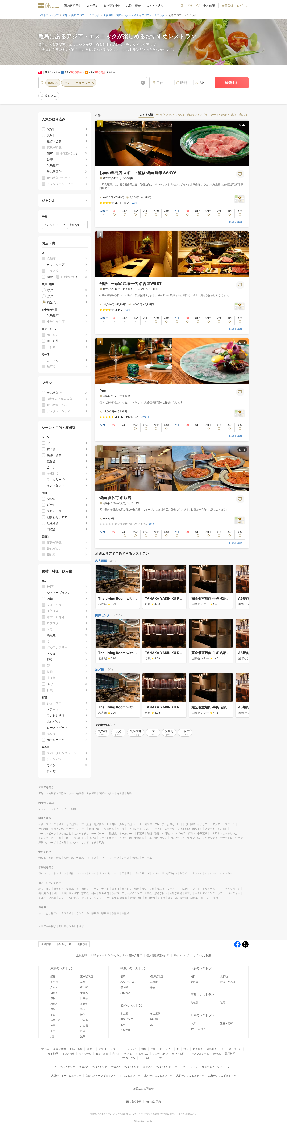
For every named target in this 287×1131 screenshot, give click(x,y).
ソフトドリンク (57, 873)
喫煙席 (105, 913)
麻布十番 (55, 1020)
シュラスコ (142, 1053)
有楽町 (84, 987)
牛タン (191, 837)
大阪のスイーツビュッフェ (66, 1075)
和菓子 (140, 833)
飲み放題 (104, 893)
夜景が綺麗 (176, 893)
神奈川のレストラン (133, 968)
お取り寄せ (133, 5)
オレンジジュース (109, 873)
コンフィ (74, 842)
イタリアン (203, 824)
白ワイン (185, 873)
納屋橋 (99, 669)
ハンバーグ (178, 833)
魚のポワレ (160, 837)
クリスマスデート (212, 888)
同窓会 (85, 888)
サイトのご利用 (202, 955)
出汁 (179, 824)
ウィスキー (226, 873)
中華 (149, 837)
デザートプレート (76, 828)
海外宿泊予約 (112, 5)
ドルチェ (43, 837)
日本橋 (84, 998)
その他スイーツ (75, 824)
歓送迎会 (59, 888)
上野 (52, 1031)
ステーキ (210, 828)
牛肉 (93, 857)
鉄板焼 (113, 833)
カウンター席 (81, 913)
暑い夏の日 (44, 893)
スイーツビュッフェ (186, 1066)
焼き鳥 (62, 842)
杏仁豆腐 (56, 837)
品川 (52, 1036)
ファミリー (173, 888)
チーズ (125, 857)
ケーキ (138, 824)
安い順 (243, 114)
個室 (93, 893)
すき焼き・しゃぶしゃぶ (224, 833)
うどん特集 (85, 1053)
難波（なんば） (229, 981)
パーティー (234, 893)
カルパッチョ (81, 833)
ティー (65, 808)
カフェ (128, 1053)
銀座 (52, 976)
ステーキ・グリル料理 (177, 828)
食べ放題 (150, 897)
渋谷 (52, 1009)
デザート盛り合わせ (231, 837)
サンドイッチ (88, 842)
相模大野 (125, 992)
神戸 (193, 1023)
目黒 (82, 1031)
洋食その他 (125, 824)
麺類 (149, 833)
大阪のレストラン (202, 968)
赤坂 (52, 998)
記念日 (186, 888)
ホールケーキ (126, 833)
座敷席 (125, 913)
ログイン (243, 5)
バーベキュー (147, 1058)
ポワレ (191, 833)
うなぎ (92, 837)
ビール (92, 873)
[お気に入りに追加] (240, 174)
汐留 (82, 1014)
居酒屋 (148, 824)
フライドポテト (108, 837)
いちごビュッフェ (130, 1075)
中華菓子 (202, 833)
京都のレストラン (202, 994)
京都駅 (194, 1002)
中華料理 (139, 837)
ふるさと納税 (154, 5)
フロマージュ (177, 837)
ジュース (81, 873)
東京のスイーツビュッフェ (217, 1066)
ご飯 (66, 837)
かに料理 (43, 828)
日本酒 (125, 873)
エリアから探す (47, 926)
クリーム (147, 857)
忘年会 (85, 893)
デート (196, 888)
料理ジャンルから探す (71, 926)
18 (243, 342)
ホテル (221, 893)
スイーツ (51, 824)
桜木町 (124, 987)
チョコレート (134, 828)
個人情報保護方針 (156, 955)
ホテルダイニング (205, 893)
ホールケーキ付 (209, 897)
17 (243, 235)
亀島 (129, 793)
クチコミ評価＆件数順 (223, 114)
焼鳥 (101, 842)
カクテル (197, 873)
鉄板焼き (212, 1049)
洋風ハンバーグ (47, 842)
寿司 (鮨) (222, 828)
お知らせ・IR (64, 944)
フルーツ (114, 857)
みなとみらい (128, 981)
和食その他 (57, 828)
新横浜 (154, 981)
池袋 (52, 1014)
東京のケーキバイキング (93, 1066)
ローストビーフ (47, 833)
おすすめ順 (146, 114)
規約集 (80, 955)
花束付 (161, 897)
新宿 (82, 981)
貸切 (170, 897)
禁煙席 (95, 913)
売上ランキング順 (197, 114)
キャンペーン (232, 888)
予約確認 (209, 5)
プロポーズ (72, 888)
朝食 (73, 808)
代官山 (84, 1020)
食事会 (148, 893)
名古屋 (124, 1013)
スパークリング (140, 873)
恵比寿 (54, 1003)
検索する (231, 83)
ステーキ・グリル (231, 1049)
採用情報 (82, 944)
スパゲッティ (209, 837)
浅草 (82, 1036)
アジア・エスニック (223, 824)
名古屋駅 (101, 560)
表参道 (84, 1003)
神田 (52, 1025)
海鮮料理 (190, 824)
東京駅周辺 (86, 976)
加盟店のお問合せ (143, 1088)
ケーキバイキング (65, 1066)
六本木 (54, 987)
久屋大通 (125, 1029)
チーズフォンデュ (199, 1053)
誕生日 (115, 888)
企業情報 (46, 944)
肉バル (116, 1053)
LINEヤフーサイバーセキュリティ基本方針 (115, 955)
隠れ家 (52, 897)
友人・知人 (44, 888)
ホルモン (197, 828)
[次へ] (241, 587)
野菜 (58, 857)
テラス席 (66, 913)
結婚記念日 (136, 897)
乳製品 (80, 857)
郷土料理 (112, 824)
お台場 (84, 1025)
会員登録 (227, 5)
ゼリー (123, 837)
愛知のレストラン (132, 1005)
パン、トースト (153, 828)
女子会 (105, 888)
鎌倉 (152, 987)
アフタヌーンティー (92, 897)
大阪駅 (194, 981)
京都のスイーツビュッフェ (101, 1075)
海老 (66, 857)
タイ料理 (53, 1053)
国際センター (104, 615)
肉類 (51, 857)
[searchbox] (92, 82)
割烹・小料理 (162, 833)
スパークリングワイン (164, 873)
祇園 (222, 1002)
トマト (103, 857)
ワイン (42, 873)
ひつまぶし (65, 833)
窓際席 (115, 913)
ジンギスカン (160, 1053)
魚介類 (42, 857)
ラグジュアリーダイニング (127, 893)
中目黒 (84, 992)
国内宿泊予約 (73, 5)
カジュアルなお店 (69, 897)
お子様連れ (52, 913)
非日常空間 (181, 897)
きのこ (135, 857)
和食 (40, 824)
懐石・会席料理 (105, 828)
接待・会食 (148, 888)
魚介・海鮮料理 (95, 824)
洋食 (61, 824)
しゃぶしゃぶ (78, 837)
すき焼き (198, 1049)
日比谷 (54, 992)
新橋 (82, 1009)
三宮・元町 (226, 1023)
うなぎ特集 (68, 1053)
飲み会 (161, 888)
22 (243, 124)
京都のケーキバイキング (157, 1066)
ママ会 (188, 893)
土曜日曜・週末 (70, 893)
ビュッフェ (166, 1049)
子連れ (42, 897)
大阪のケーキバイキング (125, 1066)
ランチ (55, 808)
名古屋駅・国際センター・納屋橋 (65, 793)
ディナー (43, 808)
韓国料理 (230, 1053)
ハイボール (211, 873)
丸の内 (54, 981)
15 (243, 449)
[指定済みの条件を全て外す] (143, 83)
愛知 (40, 793)
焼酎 (71, 873)
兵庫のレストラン (202, 1015)
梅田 (193, 976)
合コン (95, 888)
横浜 (122, 976)
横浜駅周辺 (156, 976)
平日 (56, 893)
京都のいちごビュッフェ (222, 1075)
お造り (171, 824)
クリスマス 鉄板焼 (117, 897)
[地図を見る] (239, 198)
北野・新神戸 (198, 1028)
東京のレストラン (62, 968)
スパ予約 (92, 5)
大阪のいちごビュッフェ (190, 1075)
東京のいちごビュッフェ (158, 1075)
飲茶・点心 (102, 1053)
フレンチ (159, 824)
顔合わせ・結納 (130, 888)
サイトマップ (181, 955)
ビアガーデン (128, 1058)
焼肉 (91, 828)
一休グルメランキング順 (170, 114)
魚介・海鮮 (178, 1053)
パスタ (120, 828)
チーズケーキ (99, 833)
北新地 (224, 976)
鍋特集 (194, 897)
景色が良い (160, 893)
